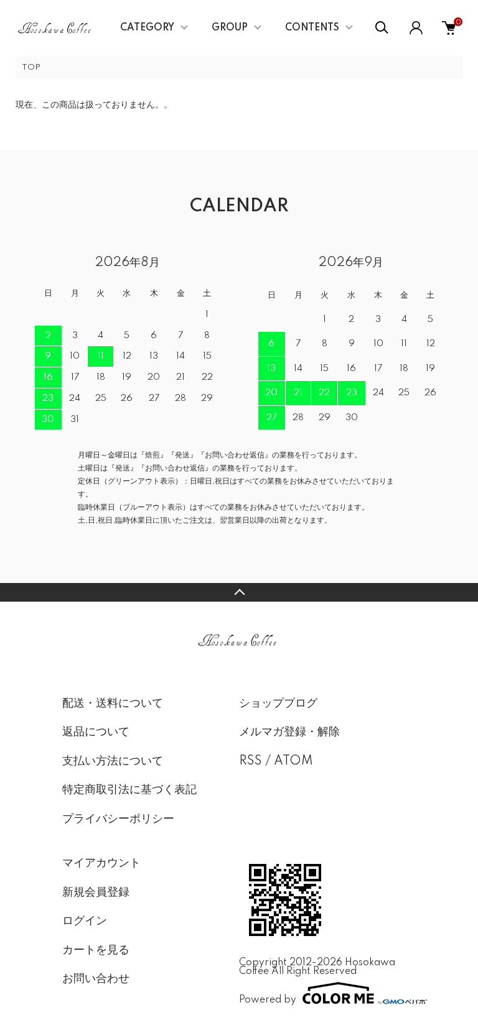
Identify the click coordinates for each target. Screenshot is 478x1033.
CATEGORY (147, 28)
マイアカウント (101, 863)
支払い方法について (112, 761)
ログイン (84, 921)
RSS (250, 761)
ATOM (293, 761)
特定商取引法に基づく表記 (129, 790)
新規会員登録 (95, 892)
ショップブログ (278, 703)
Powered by (267, 999)
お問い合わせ (95, 979)
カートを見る (95, 950)
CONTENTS (312, 28)
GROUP (230, 28)
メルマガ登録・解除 (289, 732)
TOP (31, 67)
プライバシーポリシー (118, 819)
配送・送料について (112, 703)
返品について (95, 732)
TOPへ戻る (239, 592)
